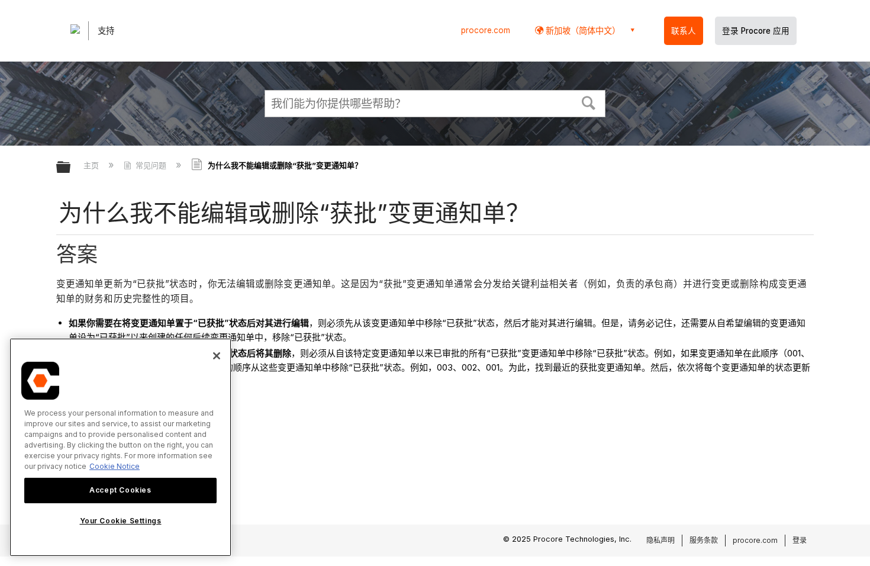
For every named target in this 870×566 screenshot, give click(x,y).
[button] (588, 101)
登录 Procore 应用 (756, 31)
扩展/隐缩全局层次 (71, 167)
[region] (120, 447)
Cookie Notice (114, 466)
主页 (92, 165)
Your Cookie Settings (121, 520)
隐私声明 (660, 540)
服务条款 (703, 540)
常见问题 (151, 165)
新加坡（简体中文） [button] (581, 30)
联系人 (683, 31)
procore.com (485, 30)
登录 (799, 540)
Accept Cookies (120, 489)
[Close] (217, 356)
